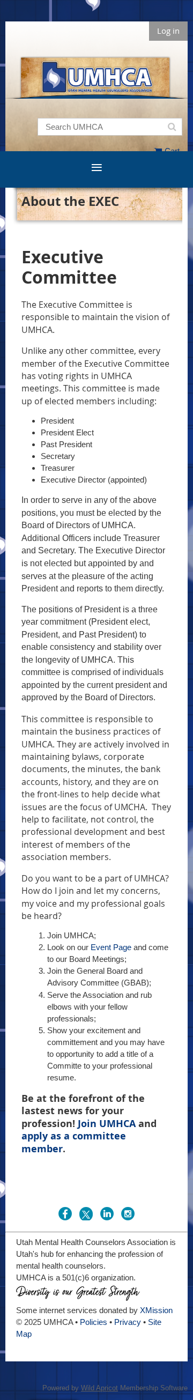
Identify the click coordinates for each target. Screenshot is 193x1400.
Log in (168, 30)
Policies (93, 1322)
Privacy (127, 1322)
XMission (156, 1310)
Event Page (111, 947)
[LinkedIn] (107, 1213)
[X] (86, 1213)
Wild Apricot (99, 1388)
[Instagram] (128, 1213)
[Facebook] (65, 1213)
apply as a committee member (73, 1142)
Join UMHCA (107, 1123)
